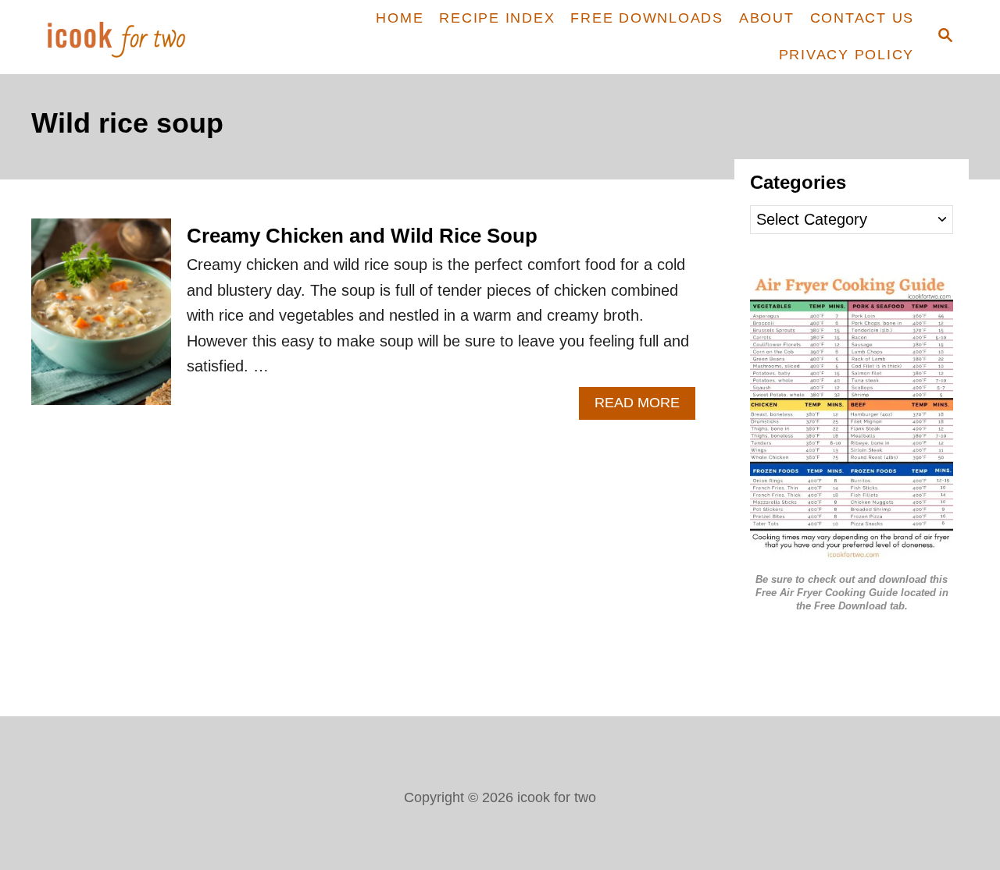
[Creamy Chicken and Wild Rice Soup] (101, 319)
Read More (645, 407)
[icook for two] (142, 37)
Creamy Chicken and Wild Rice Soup (362, 235)
